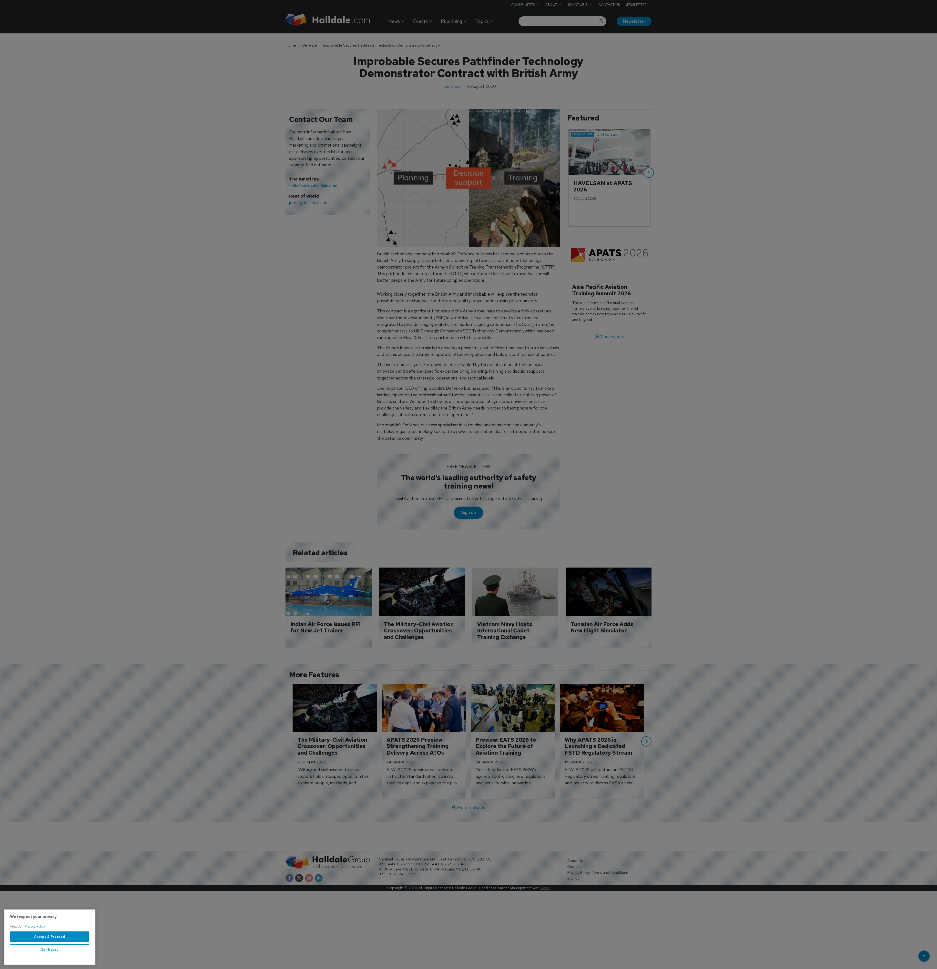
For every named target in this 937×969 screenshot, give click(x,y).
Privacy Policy (35, 926)
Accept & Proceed (49, 937)
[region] (49, 937)
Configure (50, 950)
